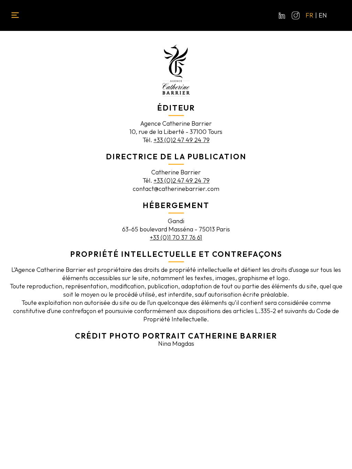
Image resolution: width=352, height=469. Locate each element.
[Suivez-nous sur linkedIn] (281, 15)
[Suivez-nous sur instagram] (295, 15)
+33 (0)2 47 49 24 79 (182, 140)
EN (323, 15)
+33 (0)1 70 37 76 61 (176, 237)
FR (310, 15)
